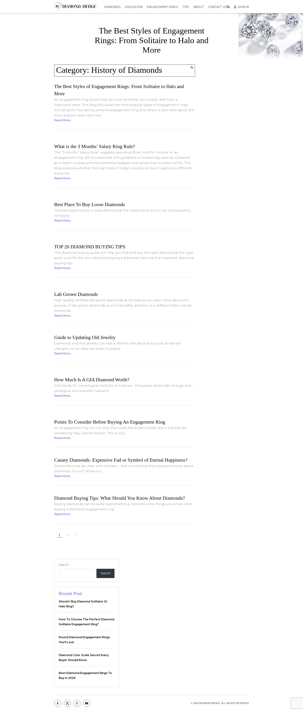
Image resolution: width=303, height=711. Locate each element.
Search (64, 564)
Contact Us (217, 7)
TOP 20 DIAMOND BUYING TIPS (89, 246)
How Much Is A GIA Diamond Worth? (91, 379)
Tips (185, 7)
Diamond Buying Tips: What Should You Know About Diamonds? (119, 498)
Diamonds (112, 7)
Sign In (243, 7)
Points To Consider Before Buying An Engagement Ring (109, 422)
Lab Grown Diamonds (76, 294)
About (198, 7)
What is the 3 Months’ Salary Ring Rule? (94, 146)
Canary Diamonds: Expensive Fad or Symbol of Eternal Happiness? (120, 460)
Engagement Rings (162, 7)
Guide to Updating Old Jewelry (85, 337)
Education (134, 7)
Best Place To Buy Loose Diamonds (89, 204)
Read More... (63, 120)
